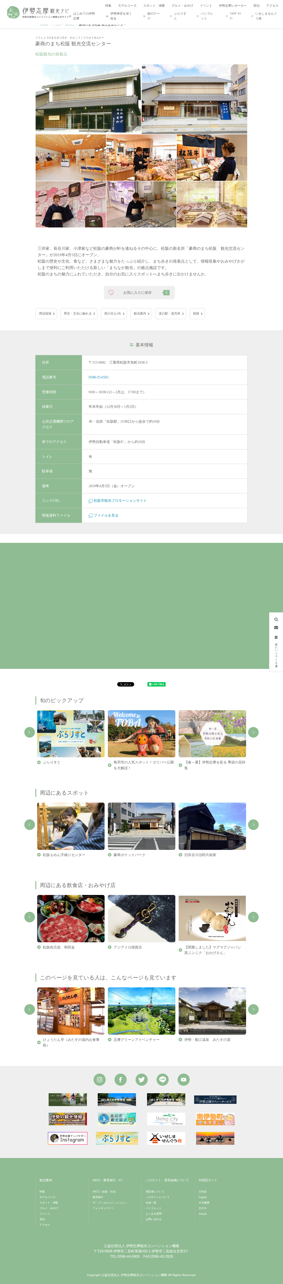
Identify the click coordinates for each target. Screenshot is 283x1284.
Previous (29, 732)
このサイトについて (158, 1197)
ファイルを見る (106, 515)
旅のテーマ (153, 16)
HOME (44, 24)
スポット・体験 (49, 1202)
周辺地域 (45, 313)
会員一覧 (151, 1202)
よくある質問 (154, 1213)
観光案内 (140, 313)
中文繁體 (204, 1202)
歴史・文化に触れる (78, 313)
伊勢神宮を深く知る (121, 16)
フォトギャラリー (103, 1208)
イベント (45, 1213)
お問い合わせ (154, 1219)
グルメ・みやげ (64, 24)
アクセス (45, 1224)
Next (253, 732)
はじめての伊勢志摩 (84, 16)
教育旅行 (98, 1197)
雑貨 (196, 313)
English (203, 1197)
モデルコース (47, 1197)
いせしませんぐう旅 (266, 16)
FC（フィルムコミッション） (110, 1202)
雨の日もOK (112, 313)
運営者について (155, 1191)
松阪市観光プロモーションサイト (120, 500)
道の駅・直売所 (169, 313)
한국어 (203, 1208)
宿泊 (42, 1219)
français (203, 1213)
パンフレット (207, 16)
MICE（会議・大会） (105, 1191)
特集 (42, 1191)
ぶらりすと (180, 16)
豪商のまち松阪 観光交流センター (102, 24)
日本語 (203, 1191)
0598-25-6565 (99, 377)
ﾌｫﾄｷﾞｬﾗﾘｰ (235, 16)
